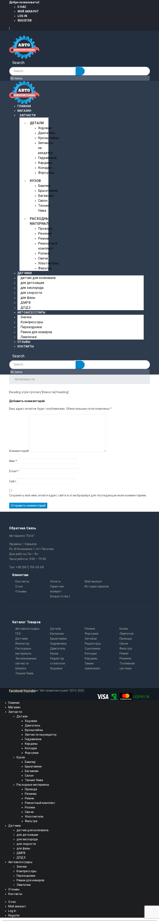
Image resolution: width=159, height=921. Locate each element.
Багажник (46, 196)
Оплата (55, 581)
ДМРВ (25, 303)
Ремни (43, 238)
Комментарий (19, 451)
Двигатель (46, 133)
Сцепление (92, 648)
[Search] (80, 71)
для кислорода (32, 288)
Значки (25, 317)
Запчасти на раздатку (41, 734)
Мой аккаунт (28, 11)
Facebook (16, 691)
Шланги (20, 668)
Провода (45, 229)
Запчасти (27, 115)
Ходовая (44, 128)
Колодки (45, 168)
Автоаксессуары (31, 312)
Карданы (45, 163)
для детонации (32, 283)
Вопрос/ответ (60, 596)
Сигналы (91, 638)
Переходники (31, 327)
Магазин (24, 110)
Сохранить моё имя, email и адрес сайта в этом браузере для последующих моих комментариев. (78, 495)
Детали (37, 123)
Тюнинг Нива (24, 673)
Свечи (43, 258)
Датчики (24, 273)
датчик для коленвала (37, 278)
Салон (42, 201)
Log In (22, 16)
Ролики (44, 253)
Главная (24, 106)
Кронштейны (48, 138)
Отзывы (23, 341)
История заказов (97, 586)
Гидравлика (47, 158)
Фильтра (45, 268)
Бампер (44, 186)
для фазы (28, 298)
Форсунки (46, 173)
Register (25, 20)
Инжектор (22, 643)
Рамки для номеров (36, 332)
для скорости (31, 293)
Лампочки (28, 337)
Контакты (25, 346)
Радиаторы (93, 643)
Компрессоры (31, 322)
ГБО (18, 633)
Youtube (29, 691)
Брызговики (48, 191)
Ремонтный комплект (40, 803)
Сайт (12, 481)
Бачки (123, 628)
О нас (21, 6)
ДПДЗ (25, 308)
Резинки (45, 233)
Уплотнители (48, 263)
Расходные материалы (33, 784)
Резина (90, 628)
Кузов (35, 181)
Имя (13, 461)
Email (14, 471)
